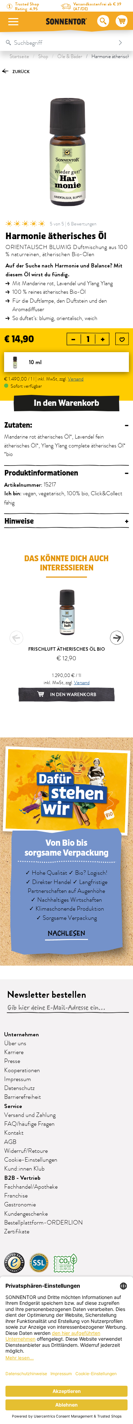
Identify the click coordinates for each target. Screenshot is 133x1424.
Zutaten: (66, 425)
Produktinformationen (66, 473)
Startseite (19, 56)
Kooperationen (22, 1070)
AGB (10, 1142)
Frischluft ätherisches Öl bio (66, 649)
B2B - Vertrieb (22, 1178)
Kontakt (14, 1133)
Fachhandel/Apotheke (31, 1187)
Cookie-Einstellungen (30, 1160)
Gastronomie (20, 1205)
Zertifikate (16, 1232)
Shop (43, 56)
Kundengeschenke (26, 1214)
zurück (20, 71)
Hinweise (66, 521)
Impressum (17, 1079)
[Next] (116, 637)
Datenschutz (19, 1088)
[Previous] (16, 637)
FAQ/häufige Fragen (29, 1124)
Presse (12, 1061)
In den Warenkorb (66, 403)
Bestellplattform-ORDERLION (43, 1223)
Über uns (15, 1043)
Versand (76, 379)
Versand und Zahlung (30, 1115)
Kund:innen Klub (24, 1169)
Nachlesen (66, 933)
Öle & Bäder (69, 56)
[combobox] (59, 42)
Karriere (14, 1052)
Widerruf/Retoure (26, 1151)
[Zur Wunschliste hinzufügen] (122, 339)
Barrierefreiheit (22, 1097)
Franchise (16, 1196)
